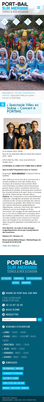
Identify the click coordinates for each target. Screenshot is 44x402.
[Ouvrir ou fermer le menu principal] (39, 7)
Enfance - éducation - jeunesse (15, 388)
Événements (28, 92)
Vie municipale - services (13, 368)
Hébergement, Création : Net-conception (19, 400)
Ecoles (16, 283)
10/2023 (5, 95)
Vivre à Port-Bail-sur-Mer (13, 383)
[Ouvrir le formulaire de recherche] (5, 22)
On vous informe (34, 278)
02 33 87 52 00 (14, 305)
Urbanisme (26, 283)
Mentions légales (9, 398)
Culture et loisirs (10, 378)
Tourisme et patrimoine (12, 373)
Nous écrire (13, 309)
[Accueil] (15, 7)
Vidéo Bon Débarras (10, 246)
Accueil (18, 92)
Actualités (6, 278)
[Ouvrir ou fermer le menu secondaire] (2, 104)
